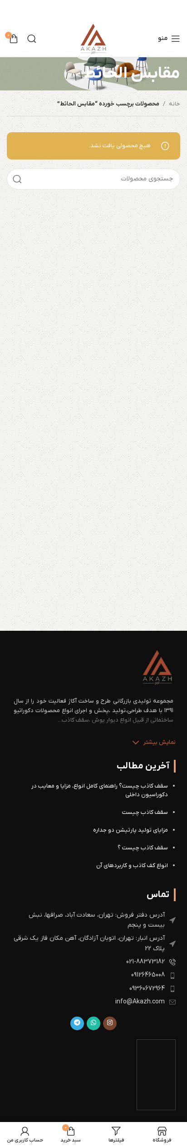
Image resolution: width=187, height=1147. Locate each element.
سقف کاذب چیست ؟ (143, 848)
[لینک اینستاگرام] (110, 1023)
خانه (174, 104)
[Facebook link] (111, 10)
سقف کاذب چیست (145, 812)
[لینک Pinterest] (88, 10)
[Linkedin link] (77, 10)
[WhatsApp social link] (93, 1023)
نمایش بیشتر (159, 742)
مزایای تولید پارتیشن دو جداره (130, 830)
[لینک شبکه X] (100, 10)
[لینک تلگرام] (77, 1023)
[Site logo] (93, 38)
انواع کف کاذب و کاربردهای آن (132, 865)
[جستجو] (32, 39)
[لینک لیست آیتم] (93, 920)
